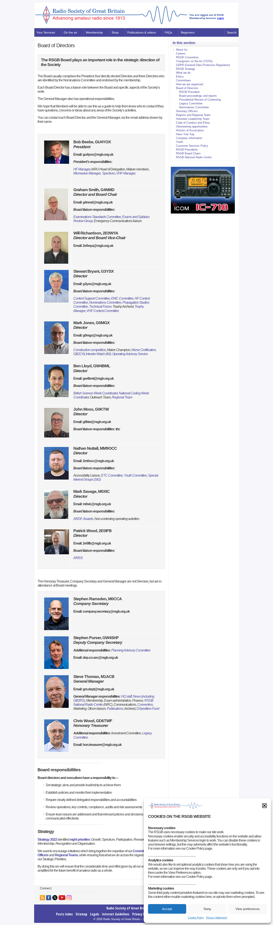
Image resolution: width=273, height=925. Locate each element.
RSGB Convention (187, 57)
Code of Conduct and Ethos (193, 122)
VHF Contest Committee (102, 311)
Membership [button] (94, 32)
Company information (189, 138)
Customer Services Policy (192, 145)
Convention (145, 704)
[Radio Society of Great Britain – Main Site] (111, 24)
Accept (167, 909)
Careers (181, 53)
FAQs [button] (168, 32)
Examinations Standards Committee (97, 217)
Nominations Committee (105, 302)
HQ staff (126, 696)
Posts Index (64, 914)
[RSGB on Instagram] (69, 897)
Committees (141, 851)
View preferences (247, 909)
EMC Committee (122, 298)
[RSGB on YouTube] (62, 897)
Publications (115, 708)
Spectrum (108, 173)
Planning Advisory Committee (130, 650)
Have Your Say (185, 134)
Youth (179, 141)
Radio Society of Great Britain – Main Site (136, 908)
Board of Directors (187, 88)
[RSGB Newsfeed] (42, 897)
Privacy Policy (141, 914)
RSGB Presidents (187, 149)
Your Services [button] (45, 32)
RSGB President (189, 92)
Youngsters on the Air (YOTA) (194, 61)
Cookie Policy (196, 917)
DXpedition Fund (147, 708)
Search (232, 32)
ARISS (78, 558)
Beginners (188, 32)
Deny (207, 909)
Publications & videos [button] (141, 32)
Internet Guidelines (115, 914)
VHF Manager (125, 173)
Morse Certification (143, 350)
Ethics (180, 76)
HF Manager (81, 169)
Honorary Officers (187, 111)
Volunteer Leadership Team (192, 118)
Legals (94, 914)
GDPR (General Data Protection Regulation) (203, 65)
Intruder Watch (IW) (98, 354)
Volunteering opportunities (192, 126)
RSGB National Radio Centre (194, 157)
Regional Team (122, 397)
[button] (264, 806)
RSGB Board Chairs (188, 153)
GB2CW (79, 354)
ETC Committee (112, 475)
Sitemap (81, 914)
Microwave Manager (86, 173)
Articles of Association (190, 130)
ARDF (77, 519)
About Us (181, 49)
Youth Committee (135, 475)
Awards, (88, 519)
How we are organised (189, 84)
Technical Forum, (101, 306)
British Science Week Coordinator (95, 393)
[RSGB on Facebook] (48, 897)
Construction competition (89, 350)
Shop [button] (115, 32)
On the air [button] (70, 32)
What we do (183, 72)
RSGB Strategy (185, 68)
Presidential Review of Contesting (200, 99)
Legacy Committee (190, 103)
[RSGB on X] (55, 897)
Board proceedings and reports (198, 95)
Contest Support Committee (91, 298)
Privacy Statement (216, 917)
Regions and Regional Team (193, 115)
